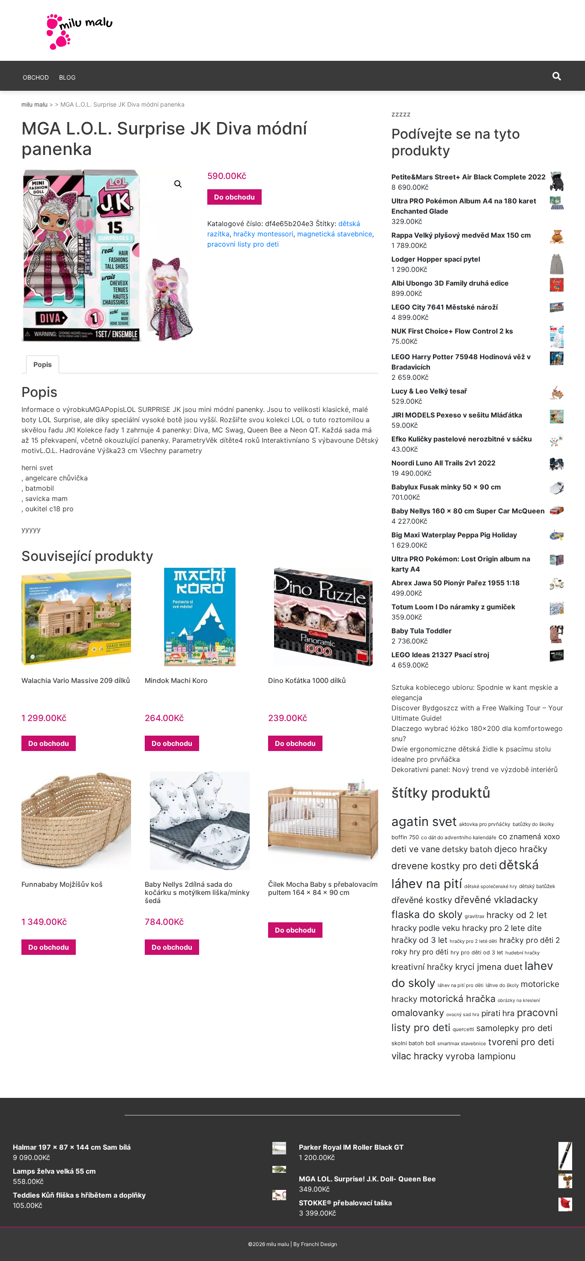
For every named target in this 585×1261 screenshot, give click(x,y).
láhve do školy (502, 985)
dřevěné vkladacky (496, 899)
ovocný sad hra (462, 1014)
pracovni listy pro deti (243, 244)
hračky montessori (263, 234)
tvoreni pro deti (521, 1041)
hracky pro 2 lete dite (502, 928)
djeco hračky (520, 849)
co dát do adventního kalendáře (458, 837)
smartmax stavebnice (461, 1043)
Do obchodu (234, 197)
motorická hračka (457, 998)
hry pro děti (428, 952)
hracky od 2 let (517, 915)
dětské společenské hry (490, 886)
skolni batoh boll (413, 1043)
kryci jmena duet (488, 967)
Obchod (36, 77)
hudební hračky (522, 953)
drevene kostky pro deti (444, 865)
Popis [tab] (42, 364)
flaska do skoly (427, 914)
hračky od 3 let (419, 940)
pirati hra (498, 1013)
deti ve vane (415, 849)
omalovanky (417, 1012)
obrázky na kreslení (519, 1000)
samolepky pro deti (514, 1028)
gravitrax (474, 916)
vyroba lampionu (480, 1056)
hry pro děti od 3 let (477, 952)
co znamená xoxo (529, 836)
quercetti (463, 1029)
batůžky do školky (533, 824)
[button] (178, 184)
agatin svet (424, 821)
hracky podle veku (425, 928)
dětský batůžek (537, 886)
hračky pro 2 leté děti (473, 941)
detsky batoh (467, 849)
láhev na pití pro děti (461, 985)
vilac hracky (417, 1055)
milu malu (34, 104)
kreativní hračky (422, 967)
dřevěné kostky (421, 900)
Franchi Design (319, 1244)
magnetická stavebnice (334, 234)
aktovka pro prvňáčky (484, 824)
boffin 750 (405, 837)
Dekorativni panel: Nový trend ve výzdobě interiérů (474, 769)
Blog (67, 77)
